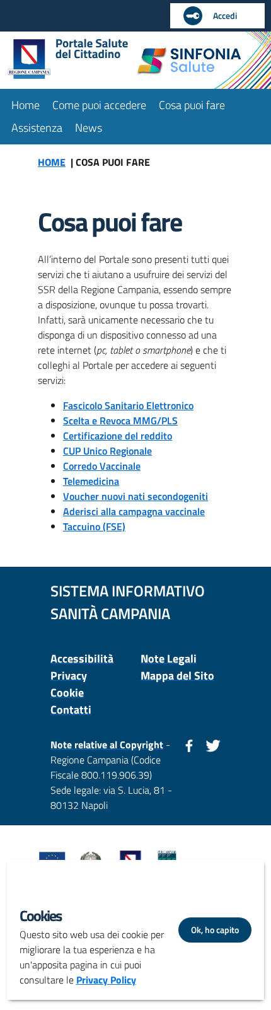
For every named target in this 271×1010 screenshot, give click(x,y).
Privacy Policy (106, 979)
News (88, 127)
